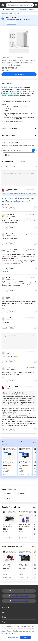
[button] (8, 57)
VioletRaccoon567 (12, 189)
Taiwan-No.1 (10, 214)
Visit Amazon (19, 74)
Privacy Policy (5, 631)
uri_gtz (8, 297)
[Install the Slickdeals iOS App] (19, 601)
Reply (12, 207)
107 (21, 474)
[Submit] (3, 166)
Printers (21, 493)
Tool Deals (31, 9)
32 (21, 577)
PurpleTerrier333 (11, 250)
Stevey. (8, 352)
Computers (8, 493)
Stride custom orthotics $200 (7, 525)
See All (34, 442)
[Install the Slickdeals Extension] (19, 591)
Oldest (23, 161)
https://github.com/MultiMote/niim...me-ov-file (15, 201)
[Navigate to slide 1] (19, 51)
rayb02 (8, 368)
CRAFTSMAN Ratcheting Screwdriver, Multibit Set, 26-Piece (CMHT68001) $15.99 (9, 565)
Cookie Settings (13, 637)
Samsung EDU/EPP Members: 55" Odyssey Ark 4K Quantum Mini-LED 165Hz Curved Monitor (25, 462)
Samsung (5, 471)
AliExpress (21, 534)
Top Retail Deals (21, 9)
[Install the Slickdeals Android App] (19, 596)
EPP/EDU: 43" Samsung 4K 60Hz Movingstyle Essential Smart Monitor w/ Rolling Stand (9, 462)
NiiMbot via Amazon (7, 87)
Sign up (6, 173)
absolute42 (9, 234)
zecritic (8, 277)
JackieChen (9, 318)
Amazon (7, 498)
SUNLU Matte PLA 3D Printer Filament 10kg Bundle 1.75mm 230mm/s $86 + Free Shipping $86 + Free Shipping (25, 525)
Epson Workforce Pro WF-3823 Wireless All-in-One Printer (25, 565)
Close (25, 637)
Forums (10, 13)
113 (5, 474)
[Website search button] (32, 5)
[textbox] (17, 150)
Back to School (10, 9)
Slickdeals (4, 13)
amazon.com (18, 87)
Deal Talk (16, 13)
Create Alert (12, 23)
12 (5, 57)
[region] (19, 632)
